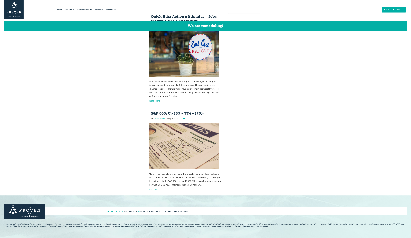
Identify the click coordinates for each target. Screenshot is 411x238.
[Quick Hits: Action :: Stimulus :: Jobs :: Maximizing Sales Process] (184, 53)
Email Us (397, 3)
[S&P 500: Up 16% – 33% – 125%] (184, 145)
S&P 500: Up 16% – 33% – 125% (177, 113)
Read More (154, 100)
